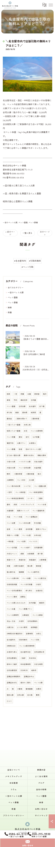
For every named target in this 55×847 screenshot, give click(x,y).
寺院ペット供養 (13, 535)
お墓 (29, 394)
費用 (37, 695)
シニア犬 (27, 486)
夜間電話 (34, 627)
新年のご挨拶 (12, 664)
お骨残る (32, 443)
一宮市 (9, 492)
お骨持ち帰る (12, 652)
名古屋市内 (11, 640)
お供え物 (27, 425)
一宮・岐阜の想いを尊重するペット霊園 (22, 193)
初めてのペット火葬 (33, 449)
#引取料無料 (35, 260)
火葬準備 (42, 560)
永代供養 (32, 603)
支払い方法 (11, 621)
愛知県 (24, 412)
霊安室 (9, 418)
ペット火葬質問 (13, 615)
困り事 (40, 554)
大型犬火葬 (11, 468)
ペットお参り (25, 547)
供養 (10, 312)
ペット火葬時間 (37, 431)
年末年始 (32, 658)
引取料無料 (23, 640)
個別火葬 (10, 695)
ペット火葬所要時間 (26, 646)
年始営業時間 (25, 664)
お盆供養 (37, 468)
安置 (8, 566)
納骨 (10, 307)
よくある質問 (22, 627)
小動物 (19, 689)
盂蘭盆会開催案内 (13, 676)
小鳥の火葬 (11, 461)
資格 (8, 400)
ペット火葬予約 (33, 572)
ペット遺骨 (18, 529)
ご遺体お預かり (21, 418)
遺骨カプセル (41, 529)
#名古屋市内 (20, 260)
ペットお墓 (11, 609)
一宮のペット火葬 (10, 222)
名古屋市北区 (25, 652)
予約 (15, 400)
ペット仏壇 (26, 535)
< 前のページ (10, 233)
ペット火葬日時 (13, 578)
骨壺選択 (32, 560)
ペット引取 (35, 640)
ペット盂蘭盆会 (32, 517)
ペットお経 (18, 517)
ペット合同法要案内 (14, 590)
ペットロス (33, 541)
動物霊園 (29, 689)
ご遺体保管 (18, 474)
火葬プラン (21, 443)
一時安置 (10, 541)
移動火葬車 (42, 455)
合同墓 (33, 400)
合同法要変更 (12, 670)
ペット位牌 (21, 541)
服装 (17, 412)
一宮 (15, 394)
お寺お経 (37, 535)
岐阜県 (33, 412)
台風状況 (39, 590)
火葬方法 (10, 627)
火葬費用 (10, 480)
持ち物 (9, 412)
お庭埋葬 (30, 554)
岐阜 (8, 394)
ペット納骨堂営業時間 (15, 498)
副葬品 (23, 597)
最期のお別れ (29, 455)
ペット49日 (21, 480)
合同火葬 (20, 695)
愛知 (20, 437)
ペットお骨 (42, 504)
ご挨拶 (23, 658)
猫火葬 (29, 566)
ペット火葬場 (37, 615)
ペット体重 (26, 578)
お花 (25, 431)
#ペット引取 (27, 266)
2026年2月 (24, 670)
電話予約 (10, 443)
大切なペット (12, 554)
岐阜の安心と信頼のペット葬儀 (17, 201)
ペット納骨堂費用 (36, 492)
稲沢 (44, 394)
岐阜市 (33, 670)
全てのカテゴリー (16, 287)
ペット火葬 (38, 682)
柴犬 (39, 474)
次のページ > (45, 233)
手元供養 (37, 523)
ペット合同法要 (25, 468)
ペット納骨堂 (20, 492)
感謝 (22, 554)
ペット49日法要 (24, 523)
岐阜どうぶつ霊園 (13, 431)
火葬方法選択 (19, 566)
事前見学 (24, 400)
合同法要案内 (32, 621)
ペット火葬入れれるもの (16, 603)
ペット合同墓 (12, 547)
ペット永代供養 (26, 584)
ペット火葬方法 (40, 578)
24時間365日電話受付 (14, 633)
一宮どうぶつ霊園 (13, 425)
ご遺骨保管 (35, 418)
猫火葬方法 (11, 572)
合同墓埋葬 (38, 547)
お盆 (8, 517)
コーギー (30, 498)
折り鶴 (41, 406)
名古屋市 (32, 406)
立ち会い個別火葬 (13, 455)
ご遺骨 (40, 498)
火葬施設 (25, 615)
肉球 (15, 504)
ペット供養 (11, 437)
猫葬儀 (21, 572)
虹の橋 (29, 695)
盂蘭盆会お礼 (12, 682)
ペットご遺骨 (12, 597)
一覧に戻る (27, 233)
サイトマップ (41, 815)
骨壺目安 (22, 560)
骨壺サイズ (11, 560)
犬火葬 (31, 480)
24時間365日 (11, 646)
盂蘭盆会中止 (29, 676)
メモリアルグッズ (27, 504)
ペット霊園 (23, 222)
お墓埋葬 (10, 510)
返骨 (8, 529)
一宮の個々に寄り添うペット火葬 (19, 185)
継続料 (41, 603)
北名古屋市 (38, 461)
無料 (8, 474)
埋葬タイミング (23, 510)
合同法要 (22, 406)
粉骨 (20, 449)
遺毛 (8, 504)
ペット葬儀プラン (25, 609)
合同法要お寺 (39, 652)
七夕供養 (36, 437)
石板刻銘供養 (12, 584)
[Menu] (50, 5)
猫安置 (38, 566)
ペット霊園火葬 (40, 486)
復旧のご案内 (25, 682)
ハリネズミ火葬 (25, 461)
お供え (38, 633)
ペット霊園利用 (38, 510)
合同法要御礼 (12, 658)
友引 (27, 437)
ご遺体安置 (30, 474)
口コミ (9, 701)
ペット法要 (11, 523)
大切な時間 (38, 664)
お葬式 (38, 689)
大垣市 (21, 621)
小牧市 (38, 584)
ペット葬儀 (33, 222)
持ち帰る (29, 590)
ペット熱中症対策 (13, 486)
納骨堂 (36, 394)
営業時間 (29, 633)
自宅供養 (29, 529)
